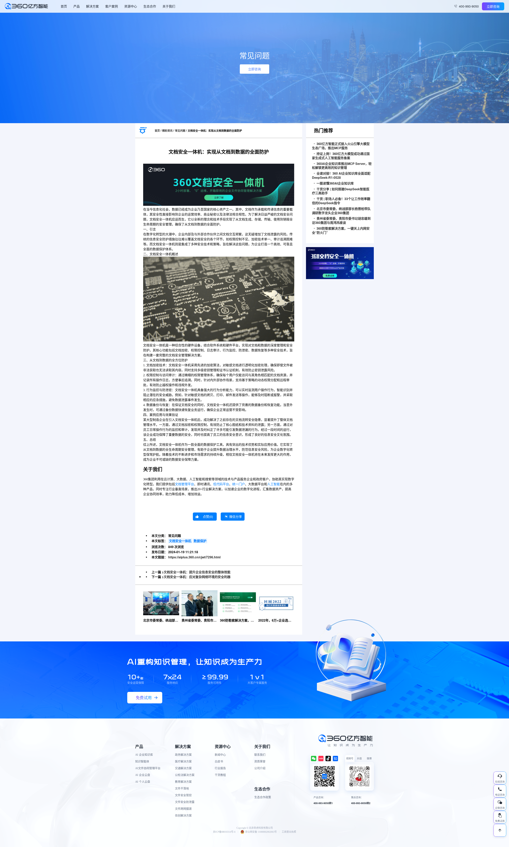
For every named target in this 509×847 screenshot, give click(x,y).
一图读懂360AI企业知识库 (335, 183)
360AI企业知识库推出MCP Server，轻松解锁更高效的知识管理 (342, 166)
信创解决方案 (183, 815)
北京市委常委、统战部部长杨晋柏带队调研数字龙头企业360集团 (341, 211)
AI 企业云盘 (142, 775)
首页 (64, 6)
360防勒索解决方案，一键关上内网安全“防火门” (341, 230)
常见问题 (180, 130)
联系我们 (259, 754)
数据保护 (200, 541)
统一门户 (238, 484)
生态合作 (149, 6)
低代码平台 (221, 484)
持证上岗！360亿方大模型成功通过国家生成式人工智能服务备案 (341, 156)
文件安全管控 (183, 795)
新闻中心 (220, 754)
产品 (76, 6)
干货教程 (220, 775)
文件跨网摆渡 (183, 808)
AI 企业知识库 (144, 754)
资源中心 (130, 6)
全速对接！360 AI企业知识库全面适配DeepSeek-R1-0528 (341, 175)
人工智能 (273, 484)
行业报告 (220, 768)
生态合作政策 (262, 797)
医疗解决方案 (183, 761)
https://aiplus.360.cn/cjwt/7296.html (194, 557)
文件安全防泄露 (184, 802)
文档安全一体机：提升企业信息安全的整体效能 (197, 572)
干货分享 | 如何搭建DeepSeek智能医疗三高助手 (340, 191)
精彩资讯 (167, 130)
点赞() (208, 516)
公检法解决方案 (184, 775)
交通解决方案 (183, 768)
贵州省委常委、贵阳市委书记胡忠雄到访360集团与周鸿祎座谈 (341, 221)
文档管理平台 (184, 484)
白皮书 (219, 761)
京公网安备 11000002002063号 (261, 832)
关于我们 (168, 6)
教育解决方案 (183, 781)
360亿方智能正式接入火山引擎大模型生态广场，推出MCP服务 (341, 146)
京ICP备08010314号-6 (224, 832)
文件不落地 (182, 788)
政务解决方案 (183, 754)
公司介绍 (259, 768)
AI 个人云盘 (142, 781)
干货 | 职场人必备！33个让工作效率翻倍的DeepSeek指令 (341, 201)
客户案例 (111, 6)
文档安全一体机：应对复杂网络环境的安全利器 (197, 576)
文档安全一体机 (180, 541)
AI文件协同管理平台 (147, 768)
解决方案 (92, 6)
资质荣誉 (259, 761)
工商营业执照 (289, 832)
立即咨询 (493, 6)
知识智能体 (142, 761)
